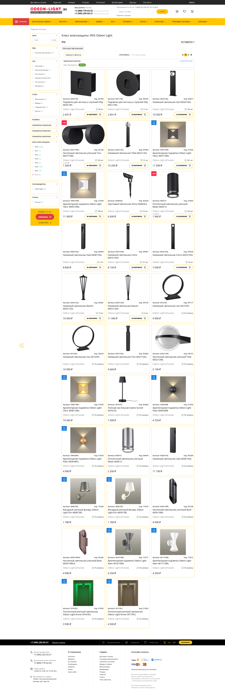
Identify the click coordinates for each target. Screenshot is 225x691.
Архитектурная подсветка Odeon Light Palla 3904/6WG (82, 460)
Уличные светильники (44, 53)
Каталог (23, 21)
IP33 (38, 159)
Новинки (71, 667)
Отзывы (85, 2)
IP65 (81, 65)
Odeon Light (40, 189)
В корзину (92, 114)
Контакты (147, 2)
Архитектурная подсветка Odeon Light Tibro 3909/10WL (82, 205)
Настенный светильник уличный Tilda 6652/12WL (172, 358)
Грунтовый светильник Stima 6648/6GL (127, 204)
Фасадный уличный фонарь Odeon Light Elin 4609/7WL (126, 511)
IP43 (38, 163)
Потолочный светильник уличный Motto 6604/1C (125, 460)
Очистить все (186, 61)
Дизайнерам (117, 2)
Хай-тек (39, 111)
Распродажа (72, 664)
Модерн (39, 103)
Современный (41, 107)
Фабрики (71, 659)
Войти (192, 2)
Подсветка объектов (43, 78)
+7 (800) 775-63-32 (92, 10)
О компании (74, 652)
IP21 (38, 151)
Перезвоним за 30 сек (125, 7)
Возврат (71, 2)
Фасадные (39, 86)
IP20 (39, 147)
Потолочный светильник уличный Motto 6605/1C (170, 205)
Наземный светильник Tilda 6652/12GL (127, 153)
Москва (89, 8)
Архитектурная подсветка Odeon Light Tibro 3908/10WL (82, 409)
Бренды (133, 2)
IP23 (38, 155)
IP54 (38, 171)
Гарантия (57, 2)
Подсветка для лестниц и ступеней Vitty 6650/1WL (83, 103)
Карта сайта (72, 672)
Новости (103, 674)
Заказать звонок (58, 642)
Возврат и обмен (106, 664)
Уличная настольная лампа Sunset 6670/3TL (125, 409)
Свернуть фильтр (73, 55)
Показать (43, 217)
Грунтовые (40, 66)
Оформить (185, 642)
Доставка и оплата (38, 2)
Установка (100, 2)
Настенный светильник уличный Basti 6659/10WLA (82, 562)
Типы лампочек (105, 680)
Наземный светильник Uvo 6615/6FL (81, 356)
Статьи (102, 677)
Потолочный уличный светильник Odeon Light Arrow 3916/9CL (80, 613)
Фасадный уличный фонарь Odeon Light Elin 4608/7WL (81, 511)
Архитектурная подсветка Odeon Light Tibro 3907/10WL (172, 154)
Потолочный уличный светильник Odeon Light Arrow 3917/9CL (125, 613)
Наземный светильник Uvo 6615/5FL (171, 305)
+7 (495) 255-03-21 (92, 13)
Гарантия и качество (107, 662)
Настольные (40, 74)
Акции (70, 669)
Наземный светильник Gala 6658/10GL (82, 254)
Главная (34, 29)
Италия (39, 202)
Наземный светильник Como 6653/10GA (122, 256)
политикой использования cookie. (144, 681)
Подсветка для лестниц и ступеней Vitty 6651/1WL (128, 103)
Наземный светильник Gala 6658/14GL (172, 458)
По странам (72, 662)
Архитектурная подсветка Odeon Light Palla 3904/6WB (172, 409)
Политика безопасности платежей (143, 669)
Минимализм (41, 99)
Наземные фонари (43, 70)
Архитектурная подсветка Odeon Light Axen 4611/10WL (172, 562)
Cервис (103, 652)
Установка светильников (109, 659)
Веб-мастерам (105, 667)
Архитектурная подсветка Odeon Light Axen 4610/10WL (127, 562)
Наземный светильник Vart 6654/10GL (172, 102)
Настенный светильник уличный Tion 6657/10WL (82, 154)
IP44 (38, 167)
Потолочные (40, 82)
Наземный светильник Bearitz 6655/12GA (123, 307)
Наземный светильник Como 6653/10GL (173, 254)
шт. (169, 642)
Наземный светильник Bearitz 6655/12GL (78, 307)
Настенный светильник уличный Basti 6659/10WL (172, 511)
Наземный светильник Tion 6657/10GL (127, 356)
